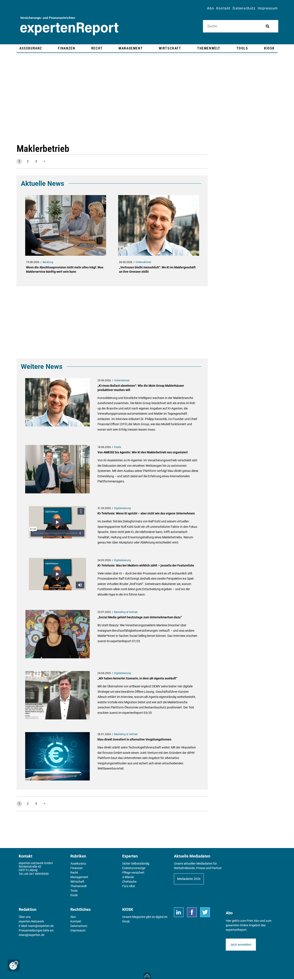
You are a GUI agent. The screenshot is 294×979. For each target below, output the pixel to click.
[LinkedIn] (179, 912)
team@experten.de (41, 926)
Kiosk (126, 921)
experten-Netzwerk (31, 921)
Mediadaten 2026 (189, 878)
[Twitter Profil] (205, 912)
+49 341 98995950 (36, 874)
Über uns (25, 917)
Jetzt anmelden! (241, 944)
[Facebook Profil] (192, 912)
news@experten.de (31, 935)
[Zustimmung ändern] (14, 965)
